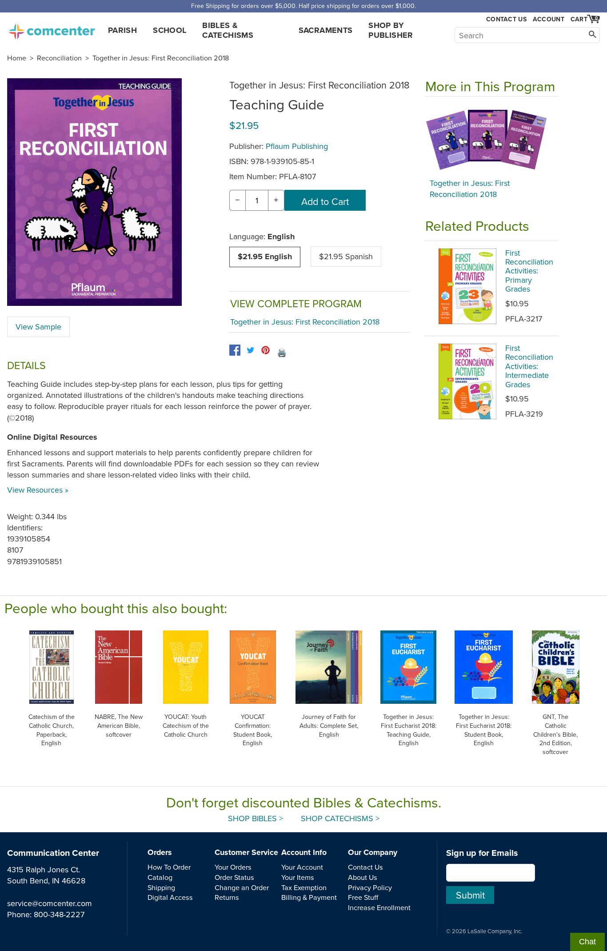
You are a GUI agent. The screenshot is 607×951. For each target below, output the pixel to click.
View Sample (38, 326)
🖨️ (282, 352)
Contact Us (506, 19)
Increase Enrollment (379, 907)
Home (16, 58)
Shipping (161, 887)
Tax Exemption (304, 887)
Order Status (234, 877)
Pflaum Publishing (297, 146)
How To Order (169, 867)
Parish (122, 30)
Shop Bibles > (255, 818)
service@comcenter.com (49, 903)
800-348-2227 (59, 914)
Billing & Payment (309, 897)
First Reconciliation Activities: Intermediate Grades (529, 366)
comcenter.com (51, 29)
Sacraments (326, 30)
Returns (227, 897)
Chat (587, 941)
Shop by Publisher (390, 30)
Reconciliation (59, 58)
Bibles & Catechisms (227, 30)
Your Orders (233, 867)
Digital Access (170, 897)
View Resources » (37, 489)
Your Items (297, 877)
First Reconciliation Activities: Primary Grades (529, 271)
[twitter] (250, 350)
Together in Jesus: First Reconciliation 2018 (160, 58)
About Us (362, 877)
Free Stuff (363, 897)
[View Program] (492, 139)
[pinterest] (265, 350)
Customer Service (246, 852)
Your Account (302, 867)
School (169, 30)
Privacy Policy (370, 887)
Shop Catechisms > (340, 818)
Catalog (160, 877)
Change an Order (242, 887)
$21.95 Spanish (346, 256)
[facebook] (234, 350)
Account (548, 19)
